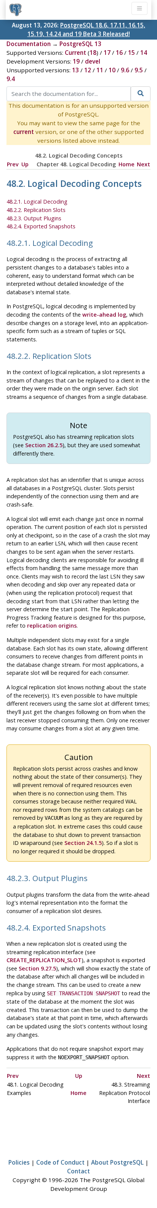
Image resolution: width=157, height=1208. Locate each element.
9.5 (139, 70)
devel (92, 61)
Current (75, 52)
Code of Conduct (60, 1162)
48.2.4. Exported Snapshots (40, 226)
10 (112, 70)
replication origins (52, 625)
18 (93, 52)
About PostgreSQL (117, 1162)
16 (119, 52)
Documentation (28, 44)
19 (76, 61)
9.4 (10, 79)
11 (99, 70)
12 (87, 70)
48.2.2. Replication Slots (36, 210)
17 (107, 52)
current (23, 131)
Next (143, 164)
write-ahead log (104, 314)
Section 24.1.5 (83, 842)
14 (143, 52)
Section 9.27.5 (37, 968)
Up (25, 164)
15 (131, 52)
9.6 (125, 70)
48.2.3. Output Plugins (33, 218)
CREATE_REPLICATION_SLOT (44, 960)
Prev (13, 164)
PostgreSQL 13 (80, 44)
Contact (78, 1171)
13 (75, 70)
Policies (19, 1162)
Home (127, 164)
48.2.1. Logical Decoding (36, 201)
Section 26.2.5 (43, 445)
